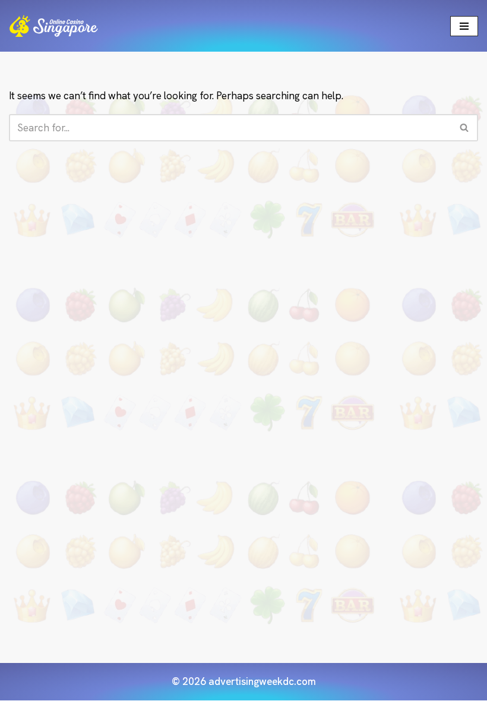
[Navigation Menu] (464, 26)
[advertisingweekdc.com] (53, 25)
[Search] (464, 127)
